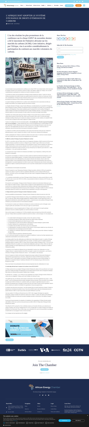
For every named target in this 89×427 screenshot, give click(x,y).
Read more (15, 420)
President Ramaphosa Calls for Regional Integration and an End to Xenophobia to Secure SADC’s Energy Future (69, 73)
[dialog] (44, 420)
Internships (56, 5)
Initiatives (49, 5)
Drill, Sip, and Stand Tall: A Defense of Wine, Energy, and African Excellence (68, 66)
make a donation (46, 372)
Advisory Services (36, 5)
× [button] (87, 415)
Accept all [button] (64, 420)
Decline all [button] (78, 420)
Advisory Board (29, 5)
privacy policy (73, 54)
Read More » (59, 69)
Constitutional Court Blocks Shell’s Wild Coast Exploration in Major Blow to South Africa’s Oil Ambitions (69, 80)
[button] (84, 5)
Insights (42, 5)
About (21, 5)
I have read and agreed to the (67, 54)
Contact (61, 5)
